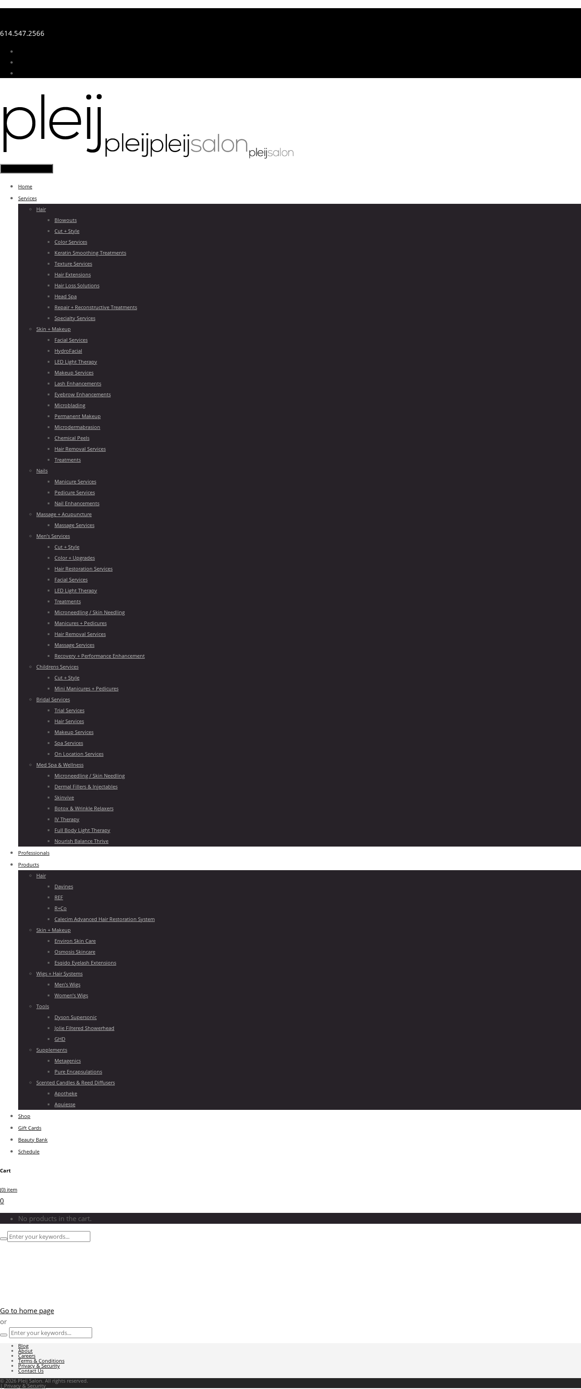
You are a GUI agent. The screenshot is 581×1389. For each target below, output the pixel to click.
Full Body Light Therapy (82, 830)
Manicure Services (75, 481)
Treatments (67, 459)
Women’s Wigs (71, 995)
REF (58, 897)
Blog (23, 1345)
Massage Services (74, 525)
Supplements (51, 1049)
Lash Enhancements (77, 383)
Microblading (69, 405)
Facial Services (71, 339)
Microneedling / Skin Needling (89, 612)
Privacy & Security (39, 1365)
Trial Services (69, 710)
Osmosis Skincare (74, 951)
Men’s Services (53, 535)
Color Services (70, 241)
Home (25, 186)
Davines (63, 886)
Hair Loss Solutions (76, 285)
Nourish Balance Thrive (81, 840)
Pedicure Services (74, 492)
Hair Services (69, 721)
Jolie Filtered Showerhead (84, 1028)
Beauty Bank (33, 1139)
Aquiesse (64, 1104)
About (25, 1350)
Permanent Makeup (77, 416)
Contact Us (35, 72)
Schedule (28, 1151)
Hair (41, 209)
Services (27, 198)
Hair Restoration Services (83, 568)
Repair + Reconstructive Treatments (95, 307)
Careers (26, 1355)
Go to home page (27, 1310)
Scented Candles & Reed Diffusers (75, 1082)
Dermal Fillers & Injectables (86, 786)
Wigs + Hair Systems (59, 973)
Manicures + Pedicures (80, 623)
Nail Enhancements (76, 503)
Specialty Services (74, 318)
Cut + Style (66, 230)
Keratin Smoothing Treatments (90, 252)
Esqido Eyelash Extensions (85, 962)
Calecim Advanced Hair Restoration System (104, 919)
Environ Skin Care (75, 940)
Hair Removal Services (80, 448)
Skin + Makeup (53, 328)
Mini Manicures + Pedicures (86, 688)
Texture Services (73, 263)
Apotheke (65, 1093)
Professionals (33, 852)
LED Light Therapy (75, 361)
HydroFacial (68, 350)
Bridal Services (53, 699)
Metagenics (67, 1060)
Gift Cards (29, 1127)
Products (28, 864)
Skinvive (64, 797)
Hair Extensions (72, 274)
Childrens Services (57, 666)
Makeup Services (74, 372)
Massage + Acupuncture (64, 514)
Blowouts (65, 220)
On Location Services (78, 753)
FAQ (25, 61)
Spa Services (68, 742)
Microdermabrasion (77, 427)
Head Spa (65, 296)
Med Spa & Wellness (60, 764)
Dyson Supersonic (75, 1017)
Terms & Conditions (41, 1360)
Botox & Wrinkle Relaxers (83, 808)
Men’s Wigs (67, 984)
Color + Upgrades (74, 557)
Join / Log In (36, 50)
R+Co (60, 908)
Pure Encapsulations (78, 1071)
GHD (59, 1038)
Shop (24, 1116)
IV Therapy (66, 819)
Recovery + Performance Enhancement (99, 655)
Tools (42, 1006)
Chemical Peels (71, 437)
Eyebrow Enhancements (82, 394)
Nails (42, 470)
